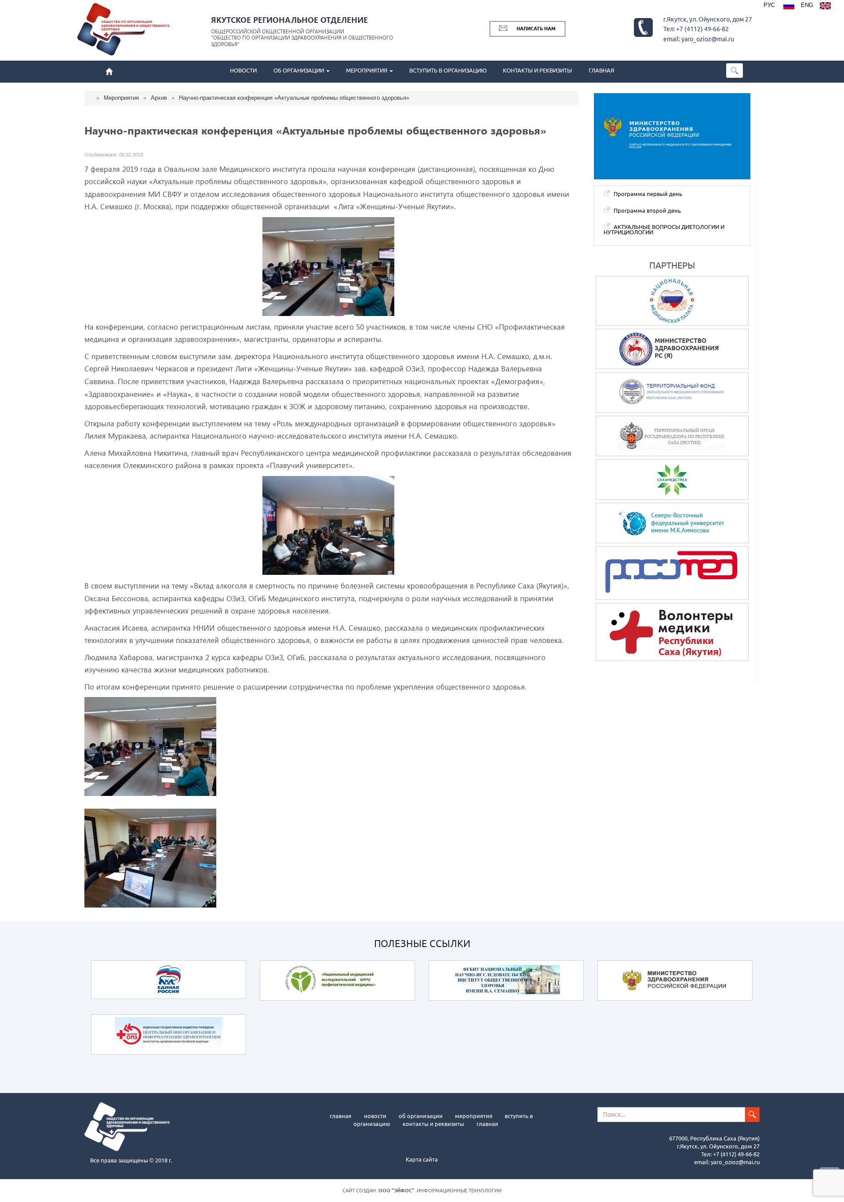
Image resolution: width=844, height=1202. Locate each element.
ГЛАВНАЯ (601, 70)
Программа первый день (648, 194)
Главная (340, 1115)
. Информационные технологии (440, 1190)
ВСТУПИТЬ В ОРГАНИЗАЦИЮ (448, 70)
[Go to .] (93, 98)
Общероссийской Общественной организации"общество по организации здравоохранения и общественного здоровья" (302, 37)
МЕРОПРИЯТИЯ (367, 70)
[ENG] (825, 7)
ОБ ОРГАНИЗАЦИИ (299, 70)
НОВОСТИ (243, 70)
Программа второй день (647, 210)
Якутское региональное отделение (289, 19)
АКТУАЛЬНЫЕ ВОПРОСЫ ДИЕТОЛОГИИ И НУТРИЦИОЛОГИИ (664, 230)
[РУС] (788, 7)
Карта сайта (422, 1159)
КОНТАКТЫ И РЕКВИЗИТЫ (537, 70)
